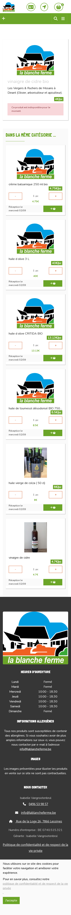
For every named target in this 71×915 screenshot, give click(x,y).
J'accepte (11, 900)
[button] (2, 18)
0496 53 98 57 (38, 804)
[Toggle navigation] (63, 19)
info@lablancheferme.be (35, 749)
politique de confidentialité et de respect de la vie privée (35, 886)
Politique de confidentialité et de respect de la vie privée (35, 848)
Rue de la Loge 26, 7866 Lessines (38, 821)
